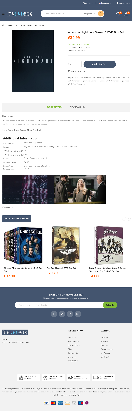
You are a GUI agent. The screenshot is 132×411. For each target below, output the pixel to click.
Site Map (72, 357)
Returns (104, 345)
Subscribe (110, 305)
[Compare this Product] (29, 261)
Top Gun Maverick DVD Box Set (61, 268)
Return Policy (73, 341)
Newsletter (72, 361)
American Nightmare (82, 78)
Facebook (54, 314)
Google (70, 314)
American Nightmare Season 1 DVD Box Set (26, 25)
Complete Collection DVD (79, 44)
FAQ (70, 349)
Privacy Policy (74, 345)
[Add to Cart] (17, 261)
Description (55, 107)
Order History (107, 349)
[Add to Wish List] (23, 261)
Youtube (78, 314)
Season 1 (80, 84)
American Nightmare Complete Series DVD (91, 81)
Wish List (105, 357)
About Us (72, 337)
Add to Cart (101, 64)
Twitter (62, 314)
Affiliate (104, 337)
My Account (106, 353)
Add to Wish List (78, 71)
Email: (5, 339)
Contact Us (73, 353)
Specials (104, 341)
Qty (69, 64)
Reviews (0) (77, 107)
